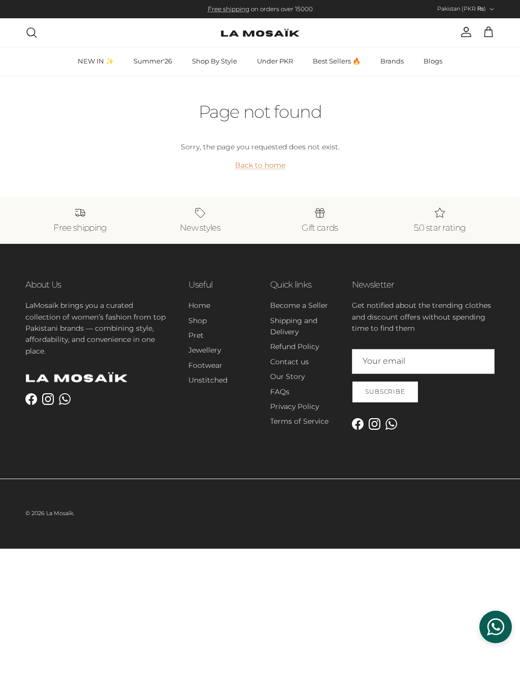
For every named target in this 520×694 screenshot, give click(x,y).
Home (199, 305)
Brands (392, 61)
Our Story (287, 376)
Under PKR (275, 61)
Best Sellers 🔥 (337, 61)
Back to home (260, 165)
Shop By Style (214, 61)
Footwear (205, 365)
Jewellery (204, 350)
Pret (196, 335)
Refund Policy (294, 346)
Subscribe (385, 391)
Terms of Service (299, 421)
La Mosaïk (59, 513)
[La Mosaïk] (260, 32)
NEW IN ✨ (96, 61)
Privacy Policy (294, 406)
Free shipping (228, 9)
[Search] (31, 32)
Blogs (433, 61)
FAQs (279, 391)
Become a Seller (299, 305)
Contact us (289, 361)
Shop (197, 320)
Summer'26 (153, 61)
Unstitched (208, 380)
